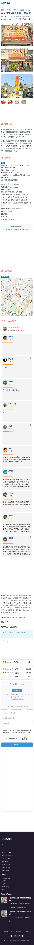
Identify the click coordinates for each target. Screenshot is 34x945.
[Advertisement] (17, 250)
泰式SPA (7, 608)
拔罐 (6, 605)
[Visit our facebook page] (11, 936)
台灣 (11, 165)
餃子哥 (10, 359)
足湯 (9, 613)
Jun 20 (13, 921)
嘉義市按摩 (12, 603)
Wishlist (4, 881)
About (6, 931)
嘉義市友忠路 (22, 600)
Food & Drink (6, 859)
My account (6, 878)
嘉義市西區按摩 (22, 603)
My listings (5, 884)
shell (10, 426)
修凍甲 (23, 595)
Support (18, 931)
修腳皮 (29, 595)
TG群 (9, 229)
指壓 (11, 605)
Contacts (27, 931)
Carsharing (5, 870)
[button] (17, 192)
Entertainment (6, 867)
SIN (9, 448)
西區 (3, 163)
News (3, 889)
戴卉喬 (10, 336)
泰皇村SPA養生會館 (17, 608)
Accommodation (7, 856)
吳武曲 (10, 471)
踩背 (16, 613)
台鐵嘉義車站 (17, 598)
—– (5, 848)
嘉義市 (22, 165)
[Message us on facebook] (22, 936)
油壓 (15, 605)
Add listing (5, 887)
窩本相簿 (16, 229)
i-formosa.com (24, 941)
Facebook (6, 190)
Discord (26, 229)
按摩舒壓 (8, 10)
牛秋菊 (10, 493)
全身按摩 (4, 598)
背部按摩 (18, 610)
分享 (31, 19)
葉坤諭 (10, 381)
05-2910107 (14, 187)
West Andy (12, 404)
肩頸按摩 (11, 610)
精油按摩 (28, 608)
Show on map (6, 19)
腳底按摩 (26, 610)
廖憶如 (10, 516)
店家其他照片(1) (8, 219)
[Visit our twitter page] (15, 936)
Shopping (5, 861)
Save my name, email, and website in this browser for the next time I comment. (17, 731)
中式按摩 (10, 595)
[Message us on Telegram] (18, 936)
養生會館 (13, 168)
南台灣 (16, 165)
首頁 (2, 10)
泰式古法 (21, 605)
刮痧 (9, 598)
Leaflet (12, 315)
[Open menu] (30, 3)
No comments (22, 907)
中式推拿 (17, 595)
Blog (12, 931)
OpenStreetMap (23, 315)
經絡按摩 (4, 610)
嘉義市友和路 (12, 600)
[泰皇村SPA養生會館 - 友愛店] (17, 295)
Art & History (6, 864)
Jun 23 (13, 907)
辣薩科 (10, 538)
